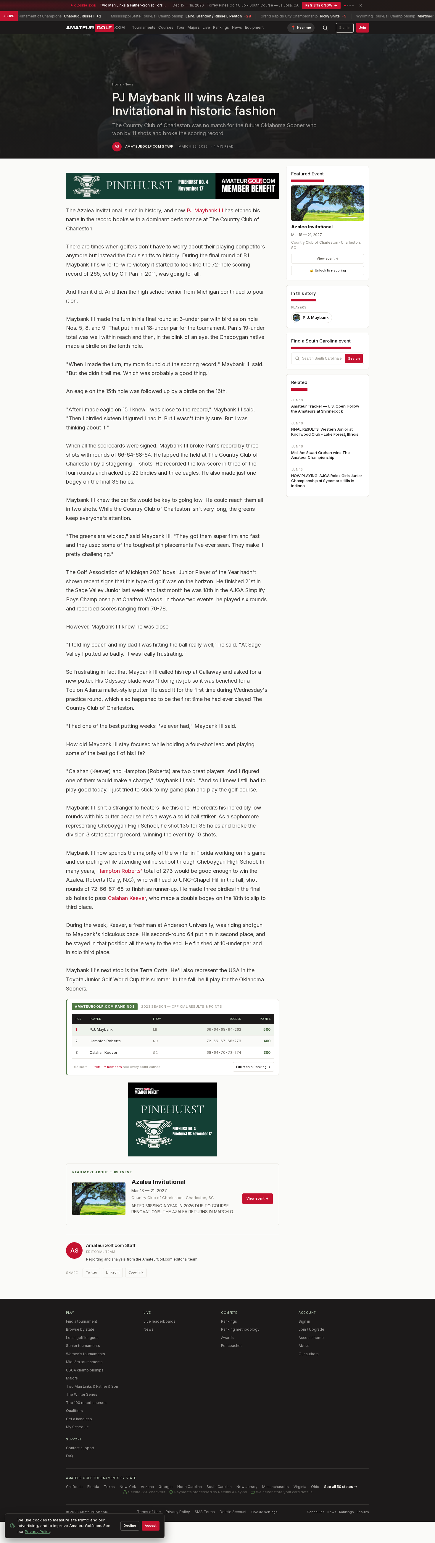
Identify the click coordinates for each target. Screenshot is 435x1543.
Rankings (221, 27)
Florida (93, 1486)
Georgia (166, 1486)
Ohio (315, 1486)
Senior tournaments (83, 1345)
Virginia (300, 1486)
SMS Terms (205, 1512)
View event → (328, 258)
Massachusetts (275, 1486)
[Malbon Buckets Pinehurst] (172, 1119)
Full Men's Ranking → (253, 1067)
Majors (194, 27)
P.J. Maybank (101, 1029)
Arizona (147, 1486)
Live (206, 27)
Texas (109, 1486)
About (304, 1345)
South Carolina (219, 1486)
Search (354, 358)
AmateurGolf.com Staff (149, 146)
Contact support (80, 1448)
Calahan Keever (127, 898)
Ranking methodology (240, 1329)
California (74, 1486)
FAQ (69, 1456)
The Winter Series (81, 1394)
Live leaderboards (159, 1321)
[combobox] (327, 358)
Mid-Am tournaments (84, 1362)
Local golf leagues (82, 1337)
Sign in (344, 27)
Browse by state (80, 1329)
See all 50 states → (340, 1486)
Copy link (135, 1272)
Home (117, 84)
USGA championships (85, 1370)
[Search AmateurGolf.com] (325, 28)
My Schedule (77, 1427)
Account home (311, 1337)
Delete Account (233, 1512)
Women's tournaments (85, 1354)
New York (128, 1486)
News (237, 27)
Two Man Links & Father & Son (92, 1386)
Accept (151, 1525)
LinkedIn (113, 1272)
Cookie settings (264, 1512)
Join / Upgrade (311, 1329)
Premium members (107, 1067)
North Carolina (189, 1486)
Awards (227, 1337)
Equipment (254, 27)
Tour (180, 27)
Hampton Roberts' (119, 871)
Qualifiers (74, 1410)
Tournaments (143, 27)
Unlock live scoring (328, 270)
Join (362, 27)
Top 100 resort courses (86, 1402)
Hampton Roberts (105, 1041)
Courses (165, 27)
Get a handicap (79, 1419)
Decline (130, 1525)
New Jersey (246, 1486)
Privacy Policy (178, 1512)
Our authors (309, 1354)
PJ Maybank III (205, 210)
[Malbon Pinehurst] (172, 186)
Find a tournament (81, 1321)
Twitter (91, 1272)
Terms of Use (149, 1512)
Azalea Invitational (312, 227)
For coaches (232, 1345)
